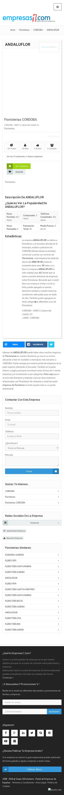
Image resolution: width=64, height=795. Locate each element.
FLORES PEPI (10, 560)
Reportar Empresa (14, 538)
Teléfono (9, 431)
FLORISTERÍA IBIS (13, 624)
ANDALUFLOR (11, 577)
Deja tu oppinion (35, 156)
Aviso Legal (41, 782)
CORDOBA (10, 491)
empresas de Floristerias (13, 385)
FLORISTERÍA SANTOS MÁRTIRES (20, 589)
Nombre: (9, 408)
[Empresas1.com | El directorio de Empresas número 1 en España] (29, 18)
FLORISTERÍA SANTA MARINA (18, 566)
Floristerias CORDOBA (15, 502)
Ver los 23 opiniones (16, 156)
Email (7, 419)
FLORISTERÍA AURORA (15, 572)
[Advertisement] (32, 84)
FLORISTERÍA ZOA (13, 618)
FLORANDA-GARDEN (14, 554)
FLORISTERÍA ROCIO (14, 601)
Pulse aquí (49, 374)
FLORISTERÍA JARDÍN (14, 629)
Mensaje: (9, 454)
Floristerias (10, 496)
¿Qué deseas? (11, 443)
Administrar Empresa (15, 531)
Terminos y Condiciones (23, 782)
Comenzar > (8, 677)
